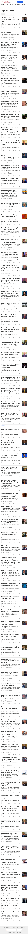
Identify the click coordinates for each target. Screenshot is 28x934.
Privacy (14, 927)
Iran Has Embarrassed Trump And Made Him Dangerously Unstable (10, 353)
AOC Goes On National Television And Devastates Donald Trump (10, 292)
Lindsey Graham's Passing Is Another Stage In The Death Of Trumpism (9, 848)
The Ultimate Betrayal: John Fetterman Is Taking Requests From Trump (9, 254)
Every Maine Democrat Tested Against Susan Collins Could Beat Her (10, 874)
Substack (8, 932)
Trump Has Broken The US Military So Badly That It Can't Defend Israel (10, 415)
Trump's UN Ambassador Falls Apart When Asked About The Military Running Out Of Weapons (10, 572)
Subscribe (20, 1)
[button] (2, 4)
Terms (17, 927)
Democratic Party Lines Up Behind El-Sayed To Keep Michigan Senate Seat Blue (10, 365)
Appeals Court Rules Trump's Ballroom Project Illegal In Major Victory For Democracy (10, 329)
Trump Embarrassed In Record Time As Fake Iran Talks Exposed (10, 402)
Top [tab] (7, 14)
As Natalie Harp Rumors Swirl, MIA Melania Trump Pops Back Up (10, 90)
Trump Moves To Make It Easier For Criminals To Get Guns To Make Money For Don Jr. (10, 455)
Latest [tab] (3, 14)
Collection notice (22, 927)
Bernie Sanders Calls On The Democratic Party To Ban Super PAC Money (10, 267)
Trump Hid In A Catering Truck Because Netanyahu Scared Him (10, 179)
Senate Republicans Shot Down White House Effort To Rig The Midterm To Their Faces (10, 495)
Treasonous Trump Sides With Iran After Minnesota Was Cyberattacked (9, 442)
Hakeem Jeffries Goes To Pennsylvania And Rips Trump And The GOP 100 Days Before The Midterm (10, 559)
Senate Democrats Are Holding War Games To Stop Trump (10, 635)
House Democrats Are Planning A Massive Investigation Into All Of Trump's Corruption (10, 280)
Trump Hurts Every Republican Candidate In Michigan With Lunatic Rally (9, 534)
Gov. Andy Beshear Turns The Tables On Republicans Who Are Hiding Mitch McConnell (10, 521)
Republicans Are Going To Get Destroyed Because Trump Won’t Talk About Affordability (10, 103)
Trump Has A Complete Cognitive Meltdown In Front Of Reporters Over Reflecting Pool (10, 390)
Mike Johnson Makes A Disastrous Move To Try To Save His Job (10, 19)
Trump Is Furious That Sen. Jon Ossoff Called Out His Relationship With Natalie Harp (9, 129)
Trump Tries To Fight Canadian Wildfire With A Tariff (9, 673)
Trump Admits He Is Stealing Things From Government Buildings (9, 316)
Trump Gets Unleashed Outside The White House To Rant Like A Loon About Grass (10, 116)
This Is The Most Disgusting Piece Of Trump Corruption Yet (10, 228)
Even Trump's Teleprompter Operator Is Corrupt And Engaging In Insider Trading (10, 759)
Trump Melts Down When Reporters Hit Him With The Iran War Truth (10, 660)
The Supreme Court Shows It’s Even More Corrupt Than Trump (10, 79)
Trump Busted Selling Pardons (9, 55)
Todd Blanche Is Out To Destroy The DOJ (10, 154)
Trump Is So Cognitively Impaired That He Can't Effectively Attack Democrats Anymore (10, 623)
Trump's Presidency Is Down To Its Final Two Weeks (10, 304)
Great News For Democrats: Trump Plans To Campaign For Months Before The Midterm (9, 67)
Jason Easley (11, 37)
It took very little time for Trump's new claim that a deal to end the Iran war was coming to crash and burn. (10, 406)
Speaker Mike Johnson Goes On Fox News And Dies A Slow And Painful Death (10, 167)
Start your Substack (11, 930)
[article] (14, 23)
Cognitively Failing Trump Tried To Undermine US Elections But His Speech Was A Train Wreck (10, 746)
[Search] (25, 14)
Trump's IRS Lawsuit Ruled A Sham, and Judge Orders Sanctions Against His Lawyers (9, 835)
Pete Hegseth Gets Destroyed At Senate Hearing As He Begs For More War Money (10, 647)
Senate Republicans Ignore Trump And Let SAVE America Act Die (10, 378)
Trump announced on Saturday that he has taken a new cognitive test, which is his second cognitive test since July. (10, 865)
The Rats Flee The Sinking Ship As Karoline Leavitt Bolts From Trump (10, 204)
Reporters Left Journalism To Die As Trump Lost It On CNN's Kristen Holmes (10, 142)
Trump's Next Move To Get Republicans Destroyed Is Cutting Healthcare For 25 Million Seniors (10, 508)
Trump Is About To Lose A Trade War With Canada (10, 31)
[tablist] (8, 14)
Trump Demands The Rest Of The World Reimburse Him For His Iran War (10, 821)
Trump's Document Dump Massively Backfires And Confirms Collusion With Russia (10, 733)
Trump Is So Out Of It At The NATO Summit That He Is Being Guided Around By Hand (10, 900)
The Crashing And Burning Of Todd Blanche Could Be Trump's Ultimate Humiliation (10, 482)
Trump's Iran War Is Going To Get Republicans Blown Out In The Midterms (10, 585)
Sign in (25, 1)
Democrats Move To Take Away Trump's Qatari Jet (10, 771)
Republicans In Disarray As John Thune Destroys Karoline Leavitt (10, 610)
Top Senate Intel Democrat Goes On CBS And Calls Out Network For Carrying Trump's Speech (10, 708)
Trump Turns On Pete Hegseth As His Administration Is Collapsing (10, 341)
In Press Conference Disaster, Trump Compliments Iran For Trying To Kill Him (9, 887)
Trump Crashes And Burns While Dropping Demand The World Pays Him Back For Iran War (10, 808)
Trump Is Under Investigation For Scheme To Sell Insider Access (10, 430)
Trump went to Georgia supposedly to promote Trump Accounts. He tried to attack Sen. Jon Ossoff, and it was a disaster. (10, 627)
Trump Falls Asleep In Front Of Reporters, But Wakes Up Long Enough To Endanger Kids (9, 241)
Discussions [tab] (11, 14)
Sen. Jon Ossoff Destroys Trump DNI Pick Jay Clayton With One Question (10, 784)
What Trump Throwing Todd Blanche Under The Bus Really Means (9, 468)
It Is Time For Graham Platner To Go (10, 912)
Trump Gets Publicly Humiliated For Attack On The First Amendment (10, 598)
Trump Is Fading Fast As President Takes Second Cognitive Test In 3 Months (8, 861)
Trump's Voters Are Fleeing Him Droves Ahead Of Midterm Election (10, 216)
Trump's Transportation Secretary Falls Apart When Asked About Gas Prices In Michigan (9, 192)
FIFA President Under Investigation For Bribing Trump (10, 546)
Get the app (19, 930)
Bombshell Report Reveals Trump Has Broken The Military (10, 684)
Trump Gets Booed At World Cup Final (10, 696)
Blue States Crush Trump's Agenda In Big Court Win (8, 720)
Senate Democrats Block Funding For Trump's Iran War (10, 796)
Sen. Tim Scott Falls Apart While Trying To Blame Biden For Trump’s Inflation (10, 44)
